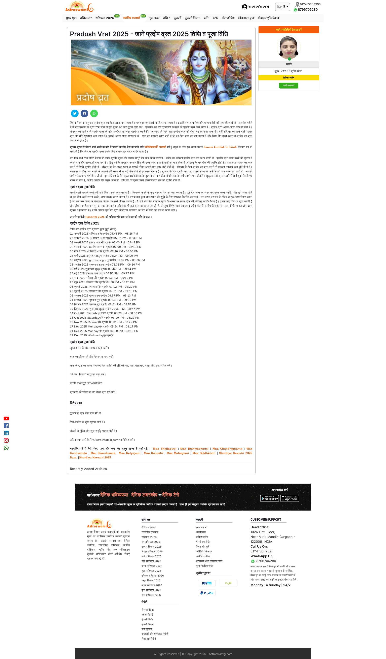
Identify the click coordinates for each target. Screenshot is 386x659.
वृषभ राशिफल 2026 (151, 546)
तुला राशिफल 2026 (151, 570)
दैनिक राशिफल (149, 527)
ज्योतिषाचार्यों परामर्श (155, 147)
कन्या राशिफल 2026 (152, 565)
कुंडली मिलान (192, 18)
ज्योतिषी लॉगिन (203, 556)
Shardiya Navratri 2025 (95, 457)
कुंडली (177, 18)
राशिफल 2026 (107, 17)
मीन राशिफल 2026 (151, 594)
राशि (165, 18)
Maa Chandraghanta (227, 448)
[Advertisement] (289, 155)
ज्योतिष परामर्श (134, 17)
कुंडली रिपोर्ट (147, 619)
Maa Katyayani (129, 453)
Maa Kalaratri (153, 453)
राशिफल (84, 18)
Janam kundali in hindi (220, 147)
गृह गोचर (154, 18)
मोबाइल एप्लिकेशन (268, 18)
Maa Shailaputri (164, 448)
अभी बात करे (289, 85)
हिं (284, 7)
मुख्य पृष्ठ (71, 18)
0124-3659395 (261, 551)
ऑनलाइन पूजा (246, 18)
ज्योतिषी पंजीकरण (204, 551)
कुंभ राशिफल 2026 (151, 590)
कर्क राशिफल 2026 (151, 556)
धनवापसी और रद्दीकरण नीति (209, 561)
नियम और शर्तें (202, 546)
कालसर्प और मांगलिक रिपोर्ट (155, 633)
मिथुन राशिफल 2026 (152, 551)
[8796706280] (295, 9)
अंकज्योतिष (228, 18)
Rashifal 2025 (95, 216)
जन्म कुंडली (147, 629)
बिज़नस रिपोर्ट (148, 609)
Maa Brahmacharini (194, 448)
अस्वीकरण (201, 532)
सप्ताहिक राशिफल (150, 532)
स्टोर (215, 18)
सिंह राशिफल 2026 (151, 561)
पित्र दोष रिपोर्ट (149, 638)
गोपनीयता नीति (202, 541)
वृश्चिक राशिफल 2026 (153, 575)
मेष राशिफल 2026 (151, 541)
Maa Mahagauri (178, 453)
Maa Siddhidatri (204, 453)
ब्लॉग (206, 18)
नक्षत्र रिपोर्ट (147, 614)
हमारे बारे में (201, 527)
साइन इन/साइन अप (259, 6)
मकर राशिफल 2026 (152, 585)
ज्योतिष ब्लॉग (202, 537)
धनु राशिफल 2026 (151, 580)
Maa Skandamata (103, 453)
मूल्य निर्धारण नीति (204, 565)
